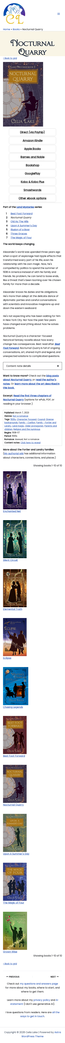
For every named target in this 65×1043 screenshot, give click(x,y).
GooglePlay (32, 173)
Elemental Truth (12, 609)
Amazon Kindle (32, 140)
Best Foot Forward (14, 756)
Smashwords (32, 190)
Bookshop (32, 165)
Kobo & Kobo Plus (32, 182)
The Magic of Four (13, 902)
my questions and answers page (39, 983)
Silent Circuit (10, 560)
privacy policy (41, 1000)
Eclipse (7, 658)
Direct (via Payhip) (32, 132)
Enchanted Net (12, 511)
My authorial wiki (14, 453)
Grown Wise (10, 951)
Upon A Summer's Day (16, 854)
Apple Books (32, 149)
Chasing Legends (13, 707)
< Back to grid (10, 58)
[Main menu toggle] (58, 14)
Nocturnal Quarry (13, 805)
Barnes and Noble (32, 157)
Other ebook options (32, 198)
